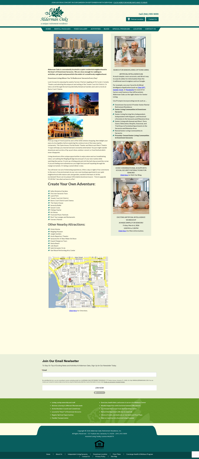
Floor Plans (117, 454)
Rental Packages (62, 29)
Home (48, 29)
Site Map (114, 456)
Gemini (115, 90)
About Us (59, 454)
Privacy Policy (100, 456)
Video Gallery (80, 29)
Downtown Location (100, 454)
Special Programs (121, 29)
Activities (96, 29)
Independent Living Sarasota (77, 454)
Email (44, 370)
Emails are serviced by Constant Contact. (114, 382)
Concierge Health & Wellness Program (139, 454)
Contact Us (153, 19)
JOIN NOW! (99, 388)
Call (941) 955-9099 (148, 14)
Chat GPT (141, 87)
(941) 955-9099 (121, 434)
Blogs (106, 29)
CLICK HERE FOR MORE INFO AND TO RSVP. (130, 2)
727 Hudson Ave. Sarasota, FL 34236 (101, 434)
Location (137, 29)
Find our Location (137, 19)
